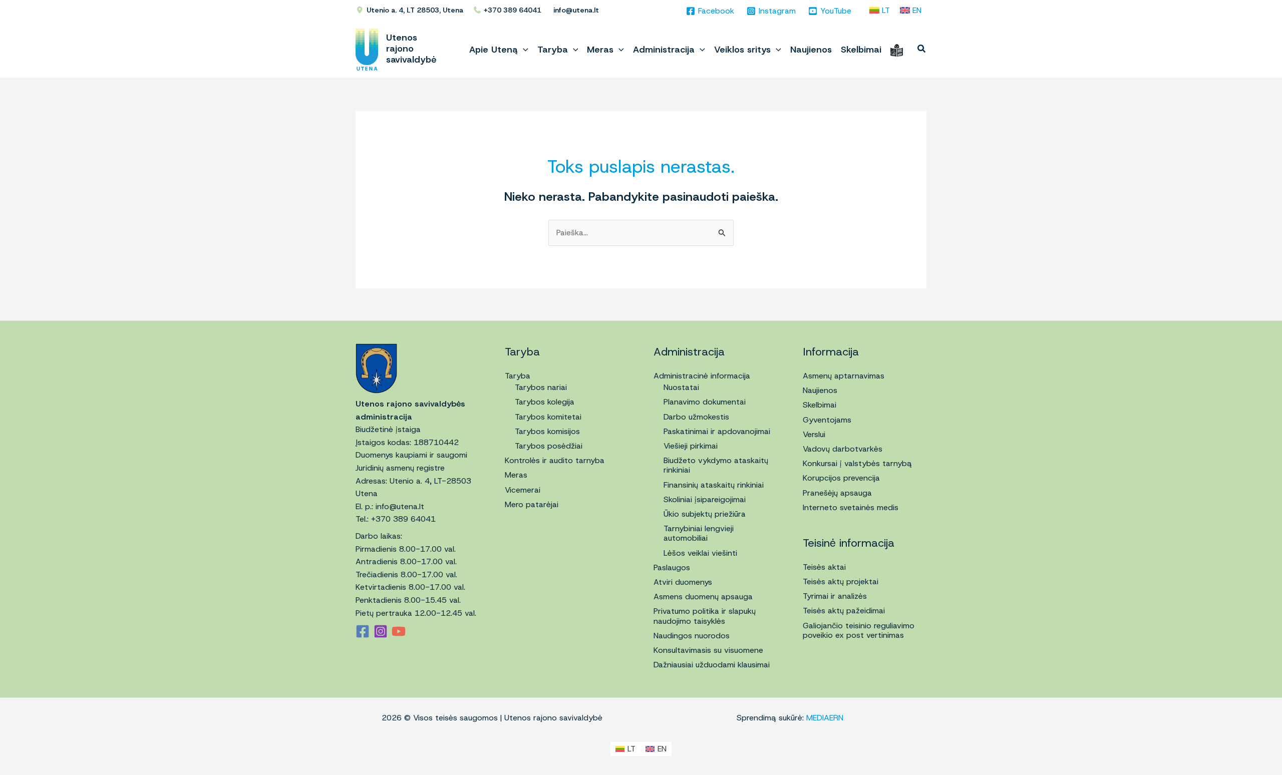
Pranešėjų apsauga (837, 493)
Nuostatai (681, 387)
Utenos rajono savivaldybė (411, 48)
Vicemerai (522, 490)
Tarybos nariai (541, 387)
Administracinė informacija (702, 375)
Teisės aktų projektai (840, 581)
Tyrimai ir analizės (835, 596)
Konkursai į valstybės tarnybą (857, 463)
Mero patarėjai (531, 504)
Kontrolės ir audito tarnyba (554, 460)
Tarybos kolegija (544, 402)
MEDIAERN (824, 717)
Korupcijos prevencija (841, 478)
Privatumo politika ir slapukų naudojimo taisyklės (705, 616)
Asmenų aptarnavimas (843, 375)
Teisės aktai (824, 567)
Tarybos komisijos (547, 431)
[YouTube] (399, 631)
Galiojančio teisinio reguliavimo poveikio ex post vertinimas (858, 630)
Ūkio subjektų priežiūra (705, 514)
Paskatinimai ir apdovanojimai (717, 431)
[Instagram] (381, 631)
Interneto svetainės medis (850, 507)
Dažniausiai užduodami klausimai (712, 664)
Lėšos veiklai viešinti (700, 553)
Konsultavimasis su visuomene (708, 650)
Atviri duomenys (683, 582)
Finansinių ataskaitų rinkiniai (714, 485)
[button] (523, 49)
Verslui (814, 434)
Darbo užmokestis (696, 417)
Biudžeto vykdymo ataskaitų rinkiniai (716, 465)
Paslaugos (672, 567)
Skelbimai (819, 405)
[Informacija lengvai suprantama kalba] (896, 49)
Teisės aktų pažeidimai (844, 610)
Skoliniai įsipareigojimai (705, 499)
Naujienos (820, 390)
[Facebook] (363, 631)
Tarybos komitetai (548, 417)
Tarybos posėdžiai (548, 446)
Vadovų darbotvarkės (842, 449)
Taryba (517, 375)
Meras (516, 475)
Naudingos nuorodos (692, 635)
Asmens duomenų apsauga (703, 596)
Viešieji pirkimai (691, 446)
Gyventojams (827, 420)
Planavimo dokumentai (705, 402)
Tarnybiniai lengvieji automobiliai (699, 533)
